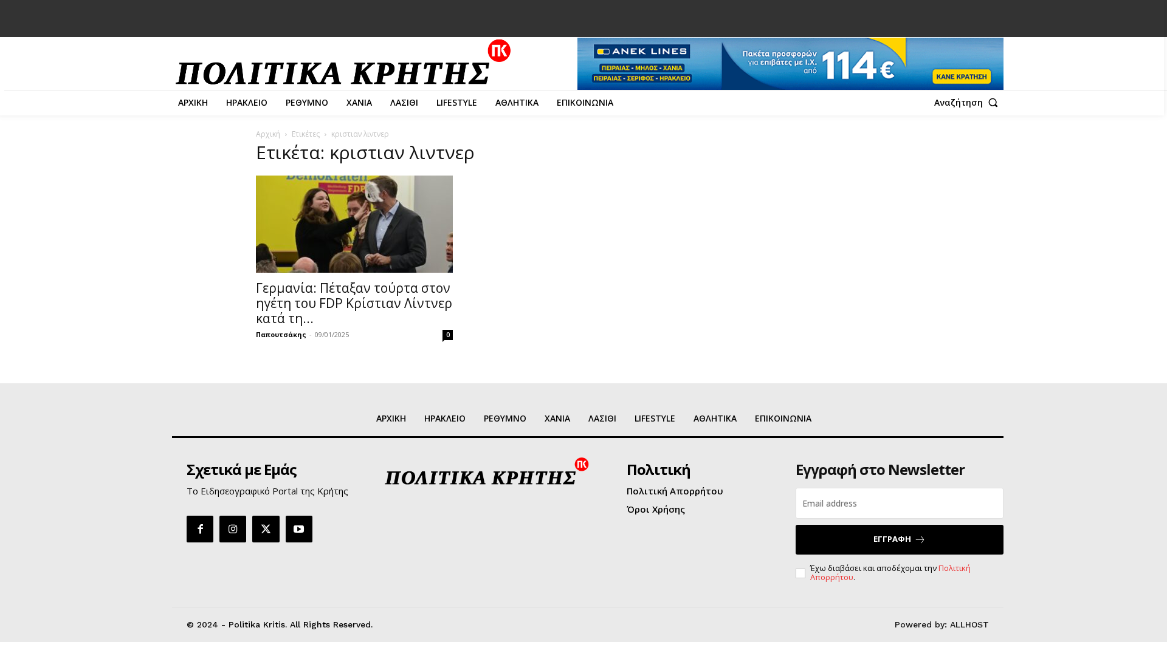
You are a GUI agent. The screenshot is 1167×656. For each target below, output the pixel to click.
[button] (968, 102)
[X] (265, 529)
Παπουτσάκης (281, 334)
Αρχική (268, 134)
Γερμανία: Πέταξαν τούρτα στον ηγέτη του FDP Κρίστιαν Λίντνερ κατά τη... (354, 303)
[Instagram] (232, 529)
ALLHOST (969, 624)
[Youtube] (299, 529)
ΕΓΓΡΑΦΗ (892, 538)
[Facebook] (200, 529)
